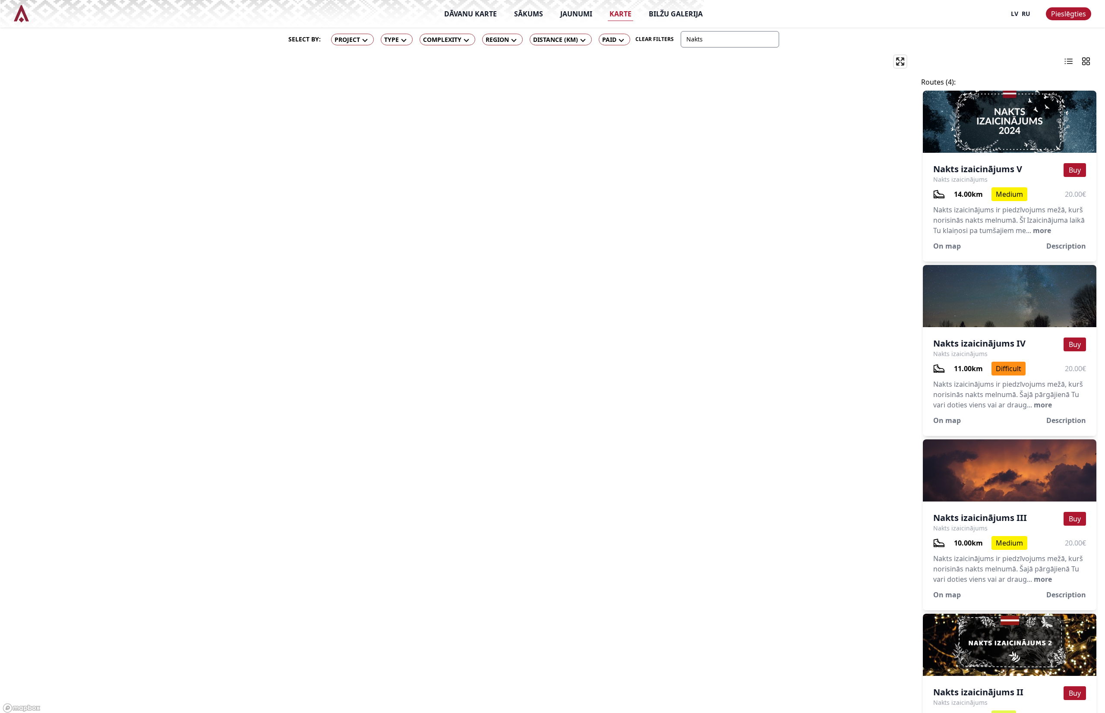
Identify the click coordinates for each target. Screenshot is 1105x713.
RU (1026, 13)
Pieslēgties (1068, 14)
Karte (620, 14)
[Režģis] (1086, 61)
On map (947, 246)
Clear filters (654, 39)
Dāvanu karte (470, 14)
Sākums (528, 14)
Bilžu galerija (676, 14)
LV (1014, 13)
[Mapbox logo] (22, 708)
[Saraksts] (1069, 61)
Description (1066, 246)
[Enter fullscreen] (900, 61)
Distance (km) (555, 39)
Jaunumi (576, 14)
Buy (1075, 170)
